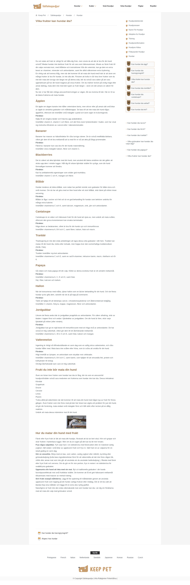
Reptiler (153, 6)
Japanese (108, 557)
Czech (140, 557)
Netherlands (84, 557)
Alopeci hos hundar (49, 539)
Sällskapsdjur (55, 15)
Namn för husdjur (136, 30)
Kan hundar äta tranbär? (137, 135)
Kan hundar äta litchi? (136, 129)
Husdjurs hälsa (135, 47)
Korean (120, 557)
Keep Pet (42, 15)
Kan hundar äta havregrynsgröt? (55, 533)
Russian (130, 557)
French (63, 557)
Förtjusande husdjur (137, 52)
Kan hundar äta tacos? (136, 123)
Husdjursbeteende (136, 21)
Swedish (97, 557)
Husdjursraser (134, 25)
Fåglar (140, 6)
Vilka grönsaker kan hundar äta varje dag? (139, 142)
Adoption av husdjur (137, 34)
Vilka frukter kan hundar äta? (139, 156)
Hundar (77, 6)
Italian (72, 557)
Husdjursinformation (136, 43)
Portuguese (51, 557)
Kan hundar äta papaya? (137, 150)
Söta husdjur (125, 6)
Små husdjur (108, 6)
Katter (91, 6)
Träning (132, 39)
